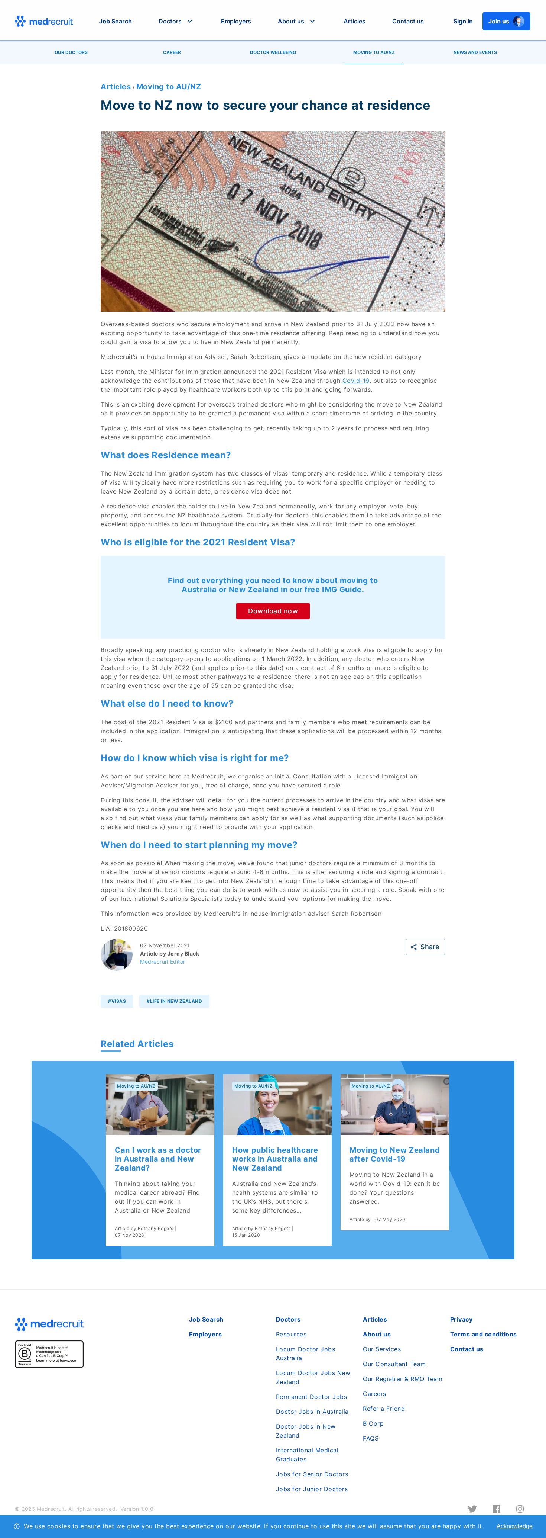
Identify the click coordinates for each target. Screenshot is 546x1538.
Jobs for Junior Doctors (312, 1489)
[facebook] (496, 1509)
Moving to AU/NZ (168, 86)
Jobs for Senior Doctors (312, 1474)
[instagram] (520, 1509)
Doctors (288, 1319)
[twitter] (472, 1509)
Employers (236, 21)
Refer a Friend (384, 1408)
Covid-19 (356, 380)
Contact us (408, 21)
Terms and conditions (483, 1334)
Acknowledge (515, 1526)
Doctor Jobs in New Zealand (306, 1431)
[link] (160, 1160)
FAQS (370, 1438)
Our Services (382, 1349)
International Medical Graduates (307, 1455)
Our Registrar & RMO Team (402, 1379)
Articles (354, 21)
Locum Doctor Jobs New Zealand (313, 1377)
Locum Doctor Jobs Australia (305, 1353)
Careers (374, 1393)
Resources (291, 1334)
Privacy (461, 1319)
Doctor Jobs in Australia (312, 1411)
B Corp (373, 1423)
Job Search (115, 21)
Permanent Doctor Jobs (311, 1396)
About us (377, 1334)
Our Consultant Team (394, 1364)
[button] (176, 21)
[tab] (71, 52)
